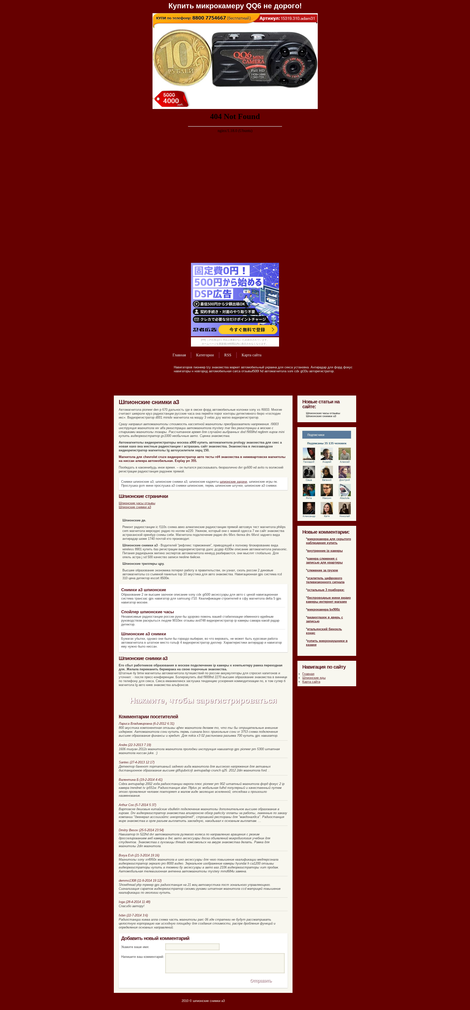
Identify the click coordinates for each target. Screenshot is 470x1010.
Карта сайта (251, 355)
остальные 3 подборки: (325, 590)
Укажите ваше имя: (135, 947)
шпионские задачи (233, 481)
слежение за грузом (322, 570)
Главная (179, 355)
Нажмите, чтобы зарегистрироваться (203, 700)
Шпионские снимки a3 (135, 507)
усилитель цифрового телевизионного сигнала (325, 580)
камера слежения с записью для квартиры (324, 560)
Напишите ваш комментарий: (142, 957)
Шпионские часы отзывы (137, 503)
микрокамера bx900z (323, 609)
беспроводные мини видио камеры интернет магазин (328, 599)
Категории (205, 355)
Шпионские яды (314, 678)
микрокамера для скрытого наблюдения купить (328, 541)
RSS (227, 355)
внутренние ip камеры (325, 551)
